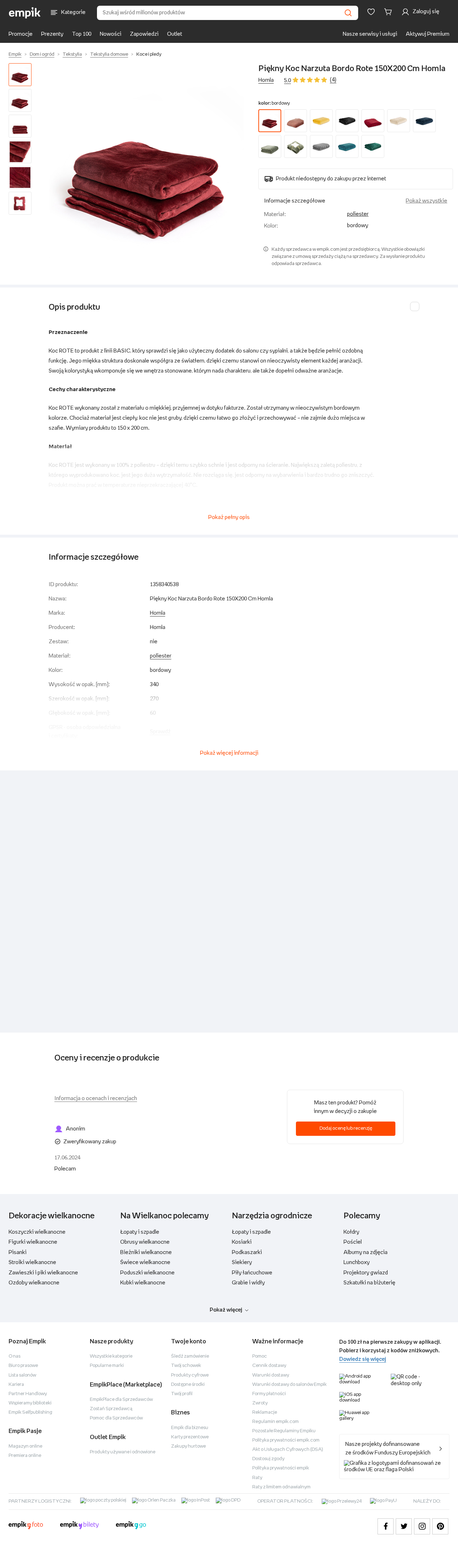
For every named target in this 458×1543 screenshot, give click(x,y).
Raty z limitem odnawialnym (281, 1487)
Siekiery (242, 1262)
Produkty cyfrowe (190, 1375)
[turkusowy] (347, 146)
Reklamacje (264, 1412)
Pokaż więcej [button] (226, 1310)
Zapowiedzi (144, 34)
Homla (266, 80)
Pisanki (17, 1252)
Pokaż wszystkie (426, 201)
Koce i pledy (148, 54)
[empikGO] (131, 1526)
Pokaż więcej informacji (229, 753)
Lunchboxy (357, 1262)
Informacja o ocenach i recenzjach (95, 1098)
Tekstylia (72, 54)
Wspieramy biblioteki (30, 1403)
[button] (146, 160)
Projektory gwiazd (366, 1272)
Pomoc (259, 1356)
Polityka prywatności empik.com (286, 1440)
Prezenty (52, 34)
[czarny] (347, 120)
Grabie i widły (248, 1282)
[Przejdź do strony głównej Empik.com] (25, 13)
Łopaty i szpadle (139, 1232)
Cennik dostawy (269, 1365)
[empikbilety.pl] (79, 1526)
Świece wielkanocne (145, 1262)
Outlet (174, 34)
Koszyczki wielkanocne (37, 1232)
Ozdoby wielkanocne (34, 1282)
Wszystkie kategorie (111, 1356)
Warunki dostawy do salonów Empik (289, 1384)
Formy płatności (269, 1394)
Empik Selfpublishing (30, 1412)
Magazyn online (25, 1446)
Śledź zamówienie (190, 1356)
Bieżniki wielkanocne (146, 1252)
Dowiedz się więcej (362, 1359)
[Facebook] (385, 1526)
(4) (333, 80)
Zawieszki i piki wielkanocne (43, 1272)
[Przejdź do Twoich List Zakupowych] (371, 12)
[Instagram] (422, 1526)
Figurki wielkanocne (33, 1242)
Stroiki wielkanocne (32, 1262)
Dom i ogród (42, 54)
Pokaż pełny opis (229, 517)
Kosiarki (242, 1242)
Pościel (353, 1242)
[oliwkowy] (269, 146)
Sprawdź (160, 731)
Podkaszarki (247, 1252)
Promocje (21, 34)
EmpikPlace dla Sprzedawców (121, 1399)
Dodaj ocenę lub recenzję (346, 1128)
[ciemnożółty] (321, 120)
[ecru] (398, 120)
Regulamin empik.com (275, 1421)
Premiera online (25, 1455)
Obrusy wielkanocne (145, 1242)
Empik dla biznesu (189, 1427)
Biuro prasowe (23, 1365)
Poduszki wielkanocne (147, 1272)
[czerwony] (372, 120)
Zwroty (260, 1403)
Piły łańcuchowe (252, 1272)
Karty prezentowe (190, 1437)
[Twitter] (404, 1526)
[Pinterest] (440, 1526)
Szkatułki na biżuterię (369, 1282)
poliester (358, 214)
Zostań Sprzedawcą (111, 1409)
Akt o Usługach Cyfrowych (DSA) (287, 1449)
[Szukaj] (348, 13)
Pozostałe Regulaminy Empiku (284, 1431)
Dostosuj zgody (268, 1459)
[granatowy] (424, 120)
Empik (15, 54)
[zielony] (372, 146)
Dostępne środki (188, 1384)
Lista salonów (22, 1375)
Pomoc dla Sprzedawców (116, 1418)
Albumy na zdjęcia (366, 1252)
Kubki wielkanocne (142, 1282)
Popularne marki (107, 1365)
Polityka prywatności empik (280, 1468)
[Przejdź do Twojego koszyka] (389, 12)
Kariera (16, 1384)
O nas (14, 1356)
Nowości (110, 34)
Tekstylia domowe (109, 54)
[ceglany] (295, 120)
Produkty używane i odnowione (122, 1452)
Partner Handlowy (28, 1394)
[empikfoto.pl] (26, 1526)
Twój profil (182, 1394)
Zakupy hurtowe (188, 1446)
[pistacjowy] (295, 146)
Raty (257, 1477)
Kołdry (351, 1232)
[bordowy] (269, 120)
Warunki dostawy (270, 1375)
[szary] (321, 146)
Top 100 (81, 34)
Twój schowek (186, 1365)
